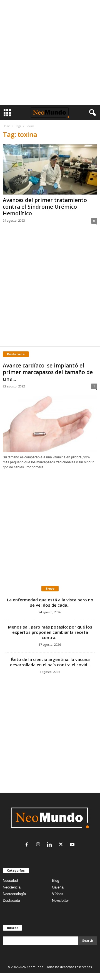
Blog (55, 880)
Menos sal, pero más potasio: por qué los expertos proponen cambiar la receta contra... (50, 632)
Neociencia (12, 887)
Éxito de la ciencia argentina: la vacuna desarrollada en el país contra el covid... (50, 662)
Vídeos (57, 893)
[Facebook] (28, 844)
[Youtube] (73, 844)
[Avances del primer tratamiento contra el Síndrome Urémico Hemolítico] (50, 169)
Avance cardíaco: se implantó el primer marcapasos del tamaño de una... (48, 372)
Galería (58, 887)
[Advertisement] (50, 53)
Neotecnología (14, 893)
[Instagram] (39, 844)
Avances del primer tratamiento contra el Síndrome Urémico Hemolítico (45, 206)
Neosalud (10, 880)
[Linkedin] (50, 844)
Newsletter (60, 900)
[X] (62, 844)
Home (6, 126)
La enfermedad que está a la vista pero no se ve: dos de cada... (50, 602)
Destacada (11, 900)
